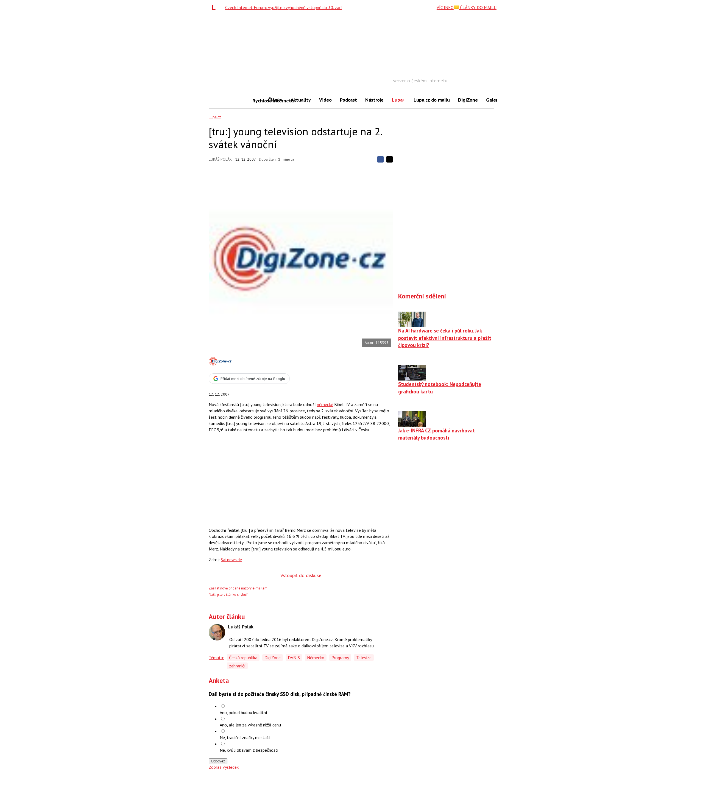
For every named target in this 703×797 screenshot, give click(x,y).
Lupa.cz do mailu (432, 100)
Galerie (494, 100)
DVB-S (294, 657)
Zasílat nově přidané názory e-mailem (238, 588)
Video (325, 100)
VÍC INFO (445, 7)
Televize (364, 657)
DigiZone (468, 100)
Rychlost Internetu (258, 100)
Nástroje (374, 100)
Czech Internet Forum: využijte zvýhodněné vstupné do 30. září (283, 7)
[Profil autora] (217, 632)
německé (325, 404)
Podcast (348, 100)
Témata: (216, 657)
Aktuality (301, 100)
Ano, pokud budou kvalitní (243, 712)
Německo (315, 657)
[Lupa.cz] (215, 7)
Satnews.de (231, 559)
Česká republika (243, 657)
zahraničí (237, 666)
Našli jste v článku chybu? (228, 594)
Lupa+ (398, 100)
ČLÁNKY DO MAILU (477, 7)
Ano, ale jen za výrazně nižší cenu (250, 725)
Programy (340, 657)
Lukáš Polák (220, 159)
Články (275, 100)
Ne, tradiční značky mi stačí (245, 737)
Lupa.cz (215, 116)
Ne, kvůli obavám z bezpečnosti (249, 750)
